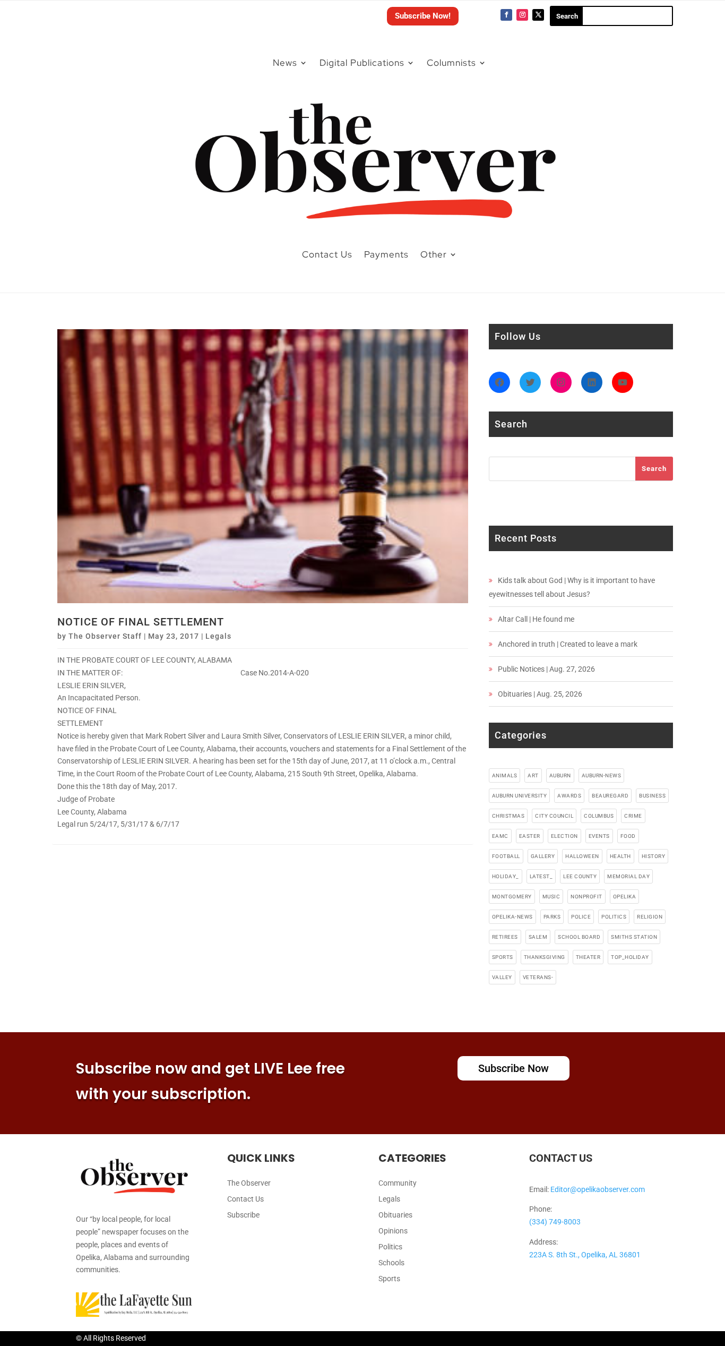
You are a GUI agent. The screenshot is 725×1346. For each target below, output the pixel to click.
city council (554, 816)
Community (397, 1183)
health (620, 856)
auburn (560, 775)
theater (588, 957)
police (581, 917)
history (654, 856)
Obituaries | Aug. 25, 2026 (540, 694)
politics (613, 917)
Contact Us (327, 254)
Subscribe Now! (423, 16)
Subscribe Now (513, 1068)
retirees (505, 937)
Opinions (393, 1231)
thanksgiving (544, 957)
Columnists (451, 62)
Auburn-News (602, 775)
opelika (624, 896)
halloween (582, 856)
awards (569, 796)
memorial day (628, 876)
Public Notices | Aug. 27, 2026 (546, 669)
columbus (599, 816)
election (564, 836)
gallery (543, 856)
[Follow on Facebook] (506, 15)
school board (579, 937)
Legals (218, 636)
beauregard (610, 796)
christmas (508, 816)
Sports (389, 1279)
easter (529, 836)
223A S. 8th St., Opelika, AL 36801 (585, 1254)
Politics (390, 1247)
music (551, 896)
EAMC (500, 836)
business (652, 796)
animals (504, 775)
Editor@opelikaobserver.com (597, 1189)
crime (633, 816)
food (628, 836)
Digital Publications (362, 62)
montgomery (512, 896)
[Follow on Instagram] (522, 15)
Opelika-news (512, 917)
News (285, 62)
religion (649, 917)
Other (433, 254)
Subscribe (243, 1215)
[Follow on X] (538, 15)
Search (654, 469)
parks (552, 917)
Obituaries (395, 1215)
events (599, 836)
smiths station (634, 937)
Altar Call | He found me (536, 619)
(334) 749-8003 (555, 1222)
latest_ (541, 876)
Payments (386, 254)
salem (538, 937)
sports (502, 957)
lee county (580, 876)
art (533, 775)
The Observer (249, 1183)
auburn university (519, 796)
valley (502, 977)
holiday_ (505, 876)
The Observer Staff (105, 636)
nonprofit (586, 896)
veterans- (538, 977)
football (506, 856)
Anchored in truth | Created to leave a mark (567, 644)
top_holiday (630, 957)
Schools (391, 1263)
